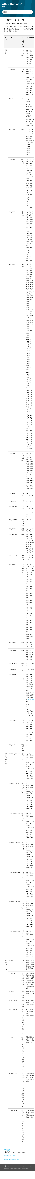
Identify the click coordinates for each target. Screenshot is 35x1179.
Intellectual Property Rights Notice (12, 1168)
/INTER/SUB (30, 699)
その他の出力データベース (11, 1159)
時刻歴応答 (7, 1150)
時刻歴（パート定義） (10, 1156)
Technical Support (26, 1168)
